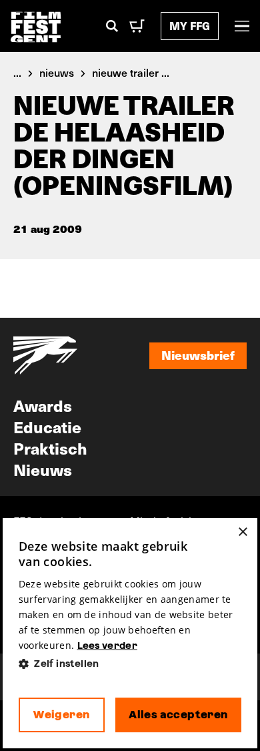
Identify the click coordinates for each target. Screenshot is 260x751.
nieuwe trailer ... (130, 72)
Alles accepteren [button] (178, 714)
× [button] (242, 532)
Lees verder (107, 645)
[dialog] (130, 633)
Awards (42, 405)
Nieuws (42, 469)
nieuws (56, 72)
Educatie (47, 426)
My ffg (189, 25)
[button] (130, 664)
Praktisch (50, 448)
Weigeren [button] (61, 714)
